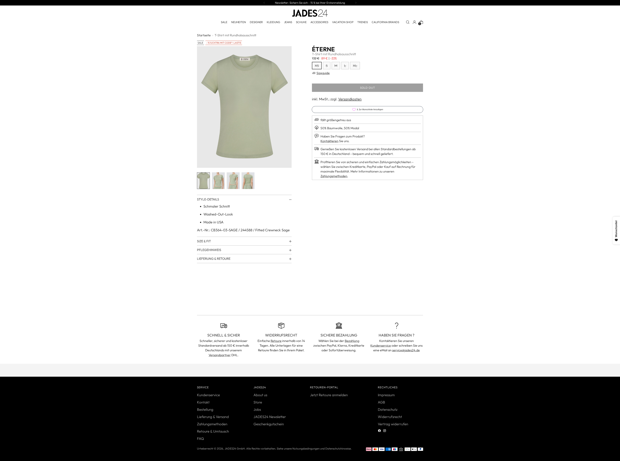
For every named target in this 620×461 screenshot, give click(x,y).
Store (257, 402)
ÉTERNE (323, 49)
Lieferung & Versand (213, 416)
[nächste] (355, 2)
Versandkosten (350, 99)
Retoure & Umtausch (213, 431)
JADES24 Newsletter (269, 416)
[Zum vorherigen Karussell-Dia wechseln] (413, 304)
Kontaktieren (329, 141)
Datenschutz (388, 409)
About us (260, 395)
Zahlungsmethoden (333, 176)
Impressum (386, 395)
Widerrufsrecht (390, 416)
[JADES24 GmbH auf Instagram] (385, 431)
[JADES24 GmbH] (310, 13)
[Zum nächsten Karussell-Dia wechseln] (420, 304)
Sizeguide (323, 73)
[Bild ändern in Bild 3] (233, 180)
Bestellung (205, 409)
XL (355, 65)
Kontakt (203, 402)
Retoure (276, 341)
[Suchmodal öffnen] (407, 22)
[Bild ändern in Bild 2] (218, 180)
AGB (381, 402)
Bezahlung (352, 341)
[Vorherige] (264, 2)
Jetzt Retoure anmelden (329, 395)
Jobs (257, 409)
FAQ (200, 438)
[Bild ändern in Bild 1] (203, 180)
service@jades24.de (406, 350)
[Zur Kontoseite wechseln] (414, 22)
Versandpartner (220, 355)
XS (317, 65)
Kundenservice (380, 345)
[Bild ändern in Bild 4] (248, 180)
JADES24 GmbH (235, 448)
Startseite (204, 35)
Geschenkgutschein (268, 424)
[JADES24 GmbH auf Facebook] (380, 431)
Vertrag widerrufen (393, 424)
